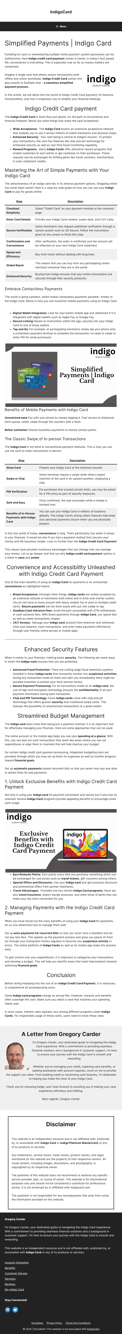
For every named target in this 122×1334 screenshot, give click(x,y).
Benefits (10, 1268)
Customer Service (16, 1273)
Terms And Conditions (78, 1322)
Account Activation (17, 1262)
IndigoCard (61, 12)
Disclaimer (37, 1322)
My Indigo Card (14, 1289)
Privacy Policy (54, 1322)
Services (10, 1278)
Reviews (10, 1284)
